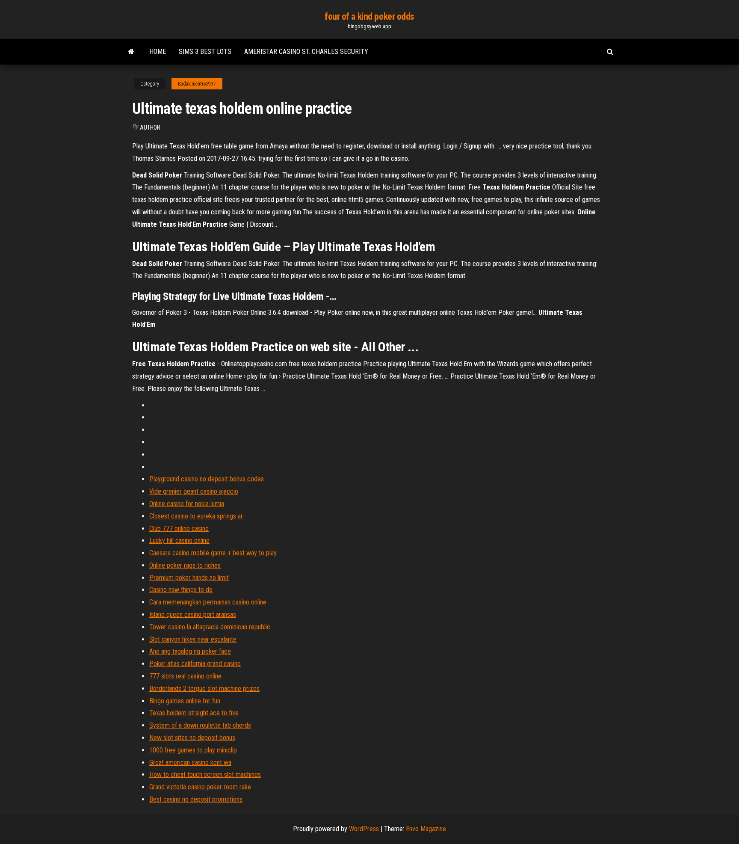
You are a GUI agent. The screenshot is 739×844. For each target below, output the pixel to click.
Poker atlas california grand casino (195, 664)
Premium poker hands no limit (189, 578)
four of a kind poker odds (369, 16)
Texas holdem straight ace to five (194, 713)
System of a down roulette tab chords (200, 725)
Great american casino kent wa (190, 762)
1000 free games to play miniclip (193, 750)
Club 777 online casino (179, 528)
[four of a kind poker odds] (131, 52)
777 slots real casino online (185, 676)
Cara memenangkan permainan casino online (207, 602)
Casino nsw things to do (181, 590)
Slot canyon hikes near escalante (192, 639)
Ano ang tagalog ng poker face (190, 651)
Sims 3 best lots (205, 51)
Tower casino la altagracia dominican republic (209, 627)
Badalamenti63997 (197, 84)
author (150, 127)
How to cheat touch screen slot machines (205, 774)
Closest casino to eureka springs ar (196, 516)
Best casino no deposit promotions (195, 799)
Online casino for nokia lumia (186, 504)
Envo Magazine (426, 829)
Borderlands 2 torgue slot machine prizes (204, 688)
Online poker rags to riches (185, 565)
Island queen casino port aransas (192, 614)
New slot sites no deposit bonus (192, 738)
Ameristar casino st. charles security (306, 51)
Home (157, 51)
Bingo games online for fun (184, 701)
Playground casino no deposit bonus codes (206, 479)
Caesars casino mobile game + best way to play (213, 553)
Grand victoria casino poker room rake (200, 787)
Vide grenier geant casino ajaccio (193, 491)
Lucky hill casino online (179, 540)
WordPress (364, 829)
